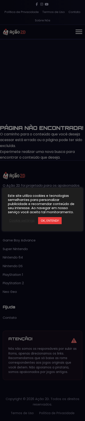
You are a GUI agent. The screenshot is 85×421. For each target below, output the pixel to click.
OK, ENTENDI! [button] (50, 220)
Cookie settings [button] (22, 220)
